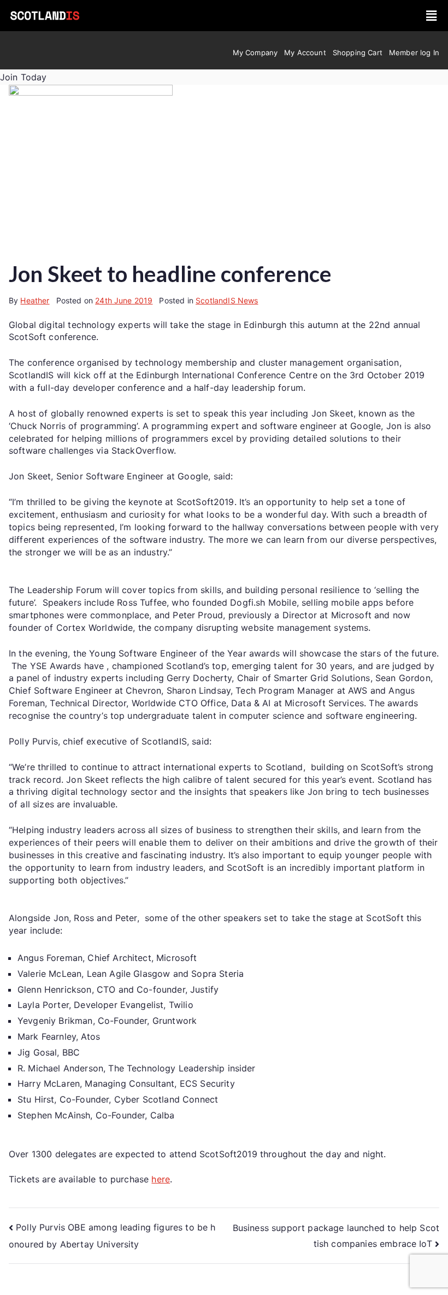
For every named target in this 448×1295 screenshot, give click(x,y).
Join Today (23, 77)
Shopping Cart (357, 52)
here (160, 1179)
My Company (255, 52)
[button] (431, 15)
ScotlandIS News (227, 300)
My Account (305, 52)
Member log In (414, 52)
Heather (34, 300)
